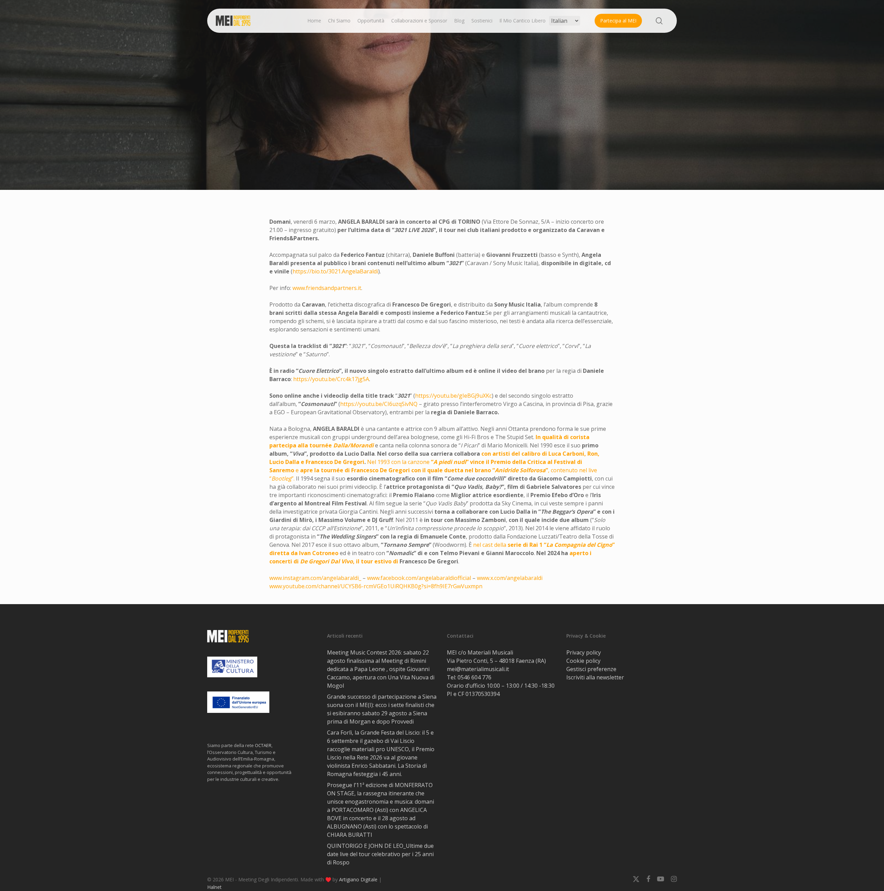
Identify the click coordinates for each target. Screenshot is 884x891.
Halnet (214, 887)
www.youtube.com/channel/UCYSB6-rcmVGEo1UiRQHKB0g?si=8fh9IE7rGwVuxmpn (375, 586)
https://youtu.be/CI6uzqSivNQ (378, 404)
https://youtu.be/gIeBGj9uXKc (453, 395)
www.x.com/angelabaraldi (509, 578)
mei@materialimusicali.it (478, 669)
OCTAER (263, 745)
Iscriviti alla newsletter (595, 677)
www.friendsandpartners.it (326, 288)
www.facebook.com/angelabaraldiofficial (419, 578)
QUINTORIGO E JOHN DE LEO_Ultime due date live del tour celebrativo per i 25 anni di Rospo (380, 854)
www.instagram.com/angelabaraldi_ (315, 578)
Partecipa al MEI (618, 20)
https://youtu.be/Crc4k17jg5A (331, 379)
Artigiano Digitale (358, 879)
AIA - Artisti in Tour (442, 143)
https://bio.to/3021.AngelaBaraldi (335, 271)
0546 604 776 (474, 677)
